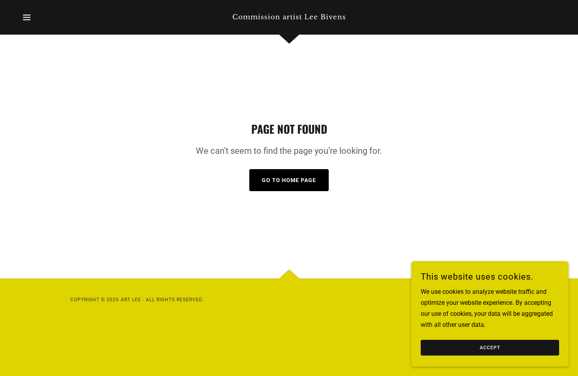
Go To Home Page (289, 180)
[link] (289, 17)
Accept (490, 347)
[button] (27, 17)
